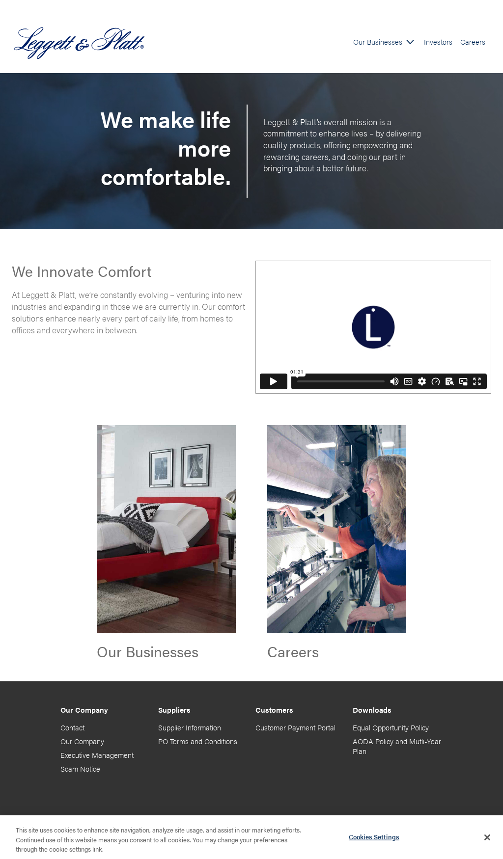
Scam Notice (80, 768)
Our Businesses (377, 42)
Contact (72, 727)
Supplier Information (189, 727)
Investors (438, 42)
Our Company (82, 741)
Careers (472, 42)
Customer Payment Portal (295, 727)
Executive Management (97, 755)
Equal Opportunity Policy (391, 727)
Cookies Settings (374, 836)
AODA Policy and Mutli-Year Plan (397, 746)
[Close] (487, 837)
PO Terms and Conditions (197, 741)
